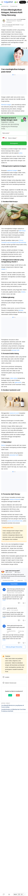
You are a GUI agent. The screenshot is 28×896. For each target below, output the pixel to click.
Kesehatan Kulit (4, 6)
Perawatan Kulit (13, 6)
